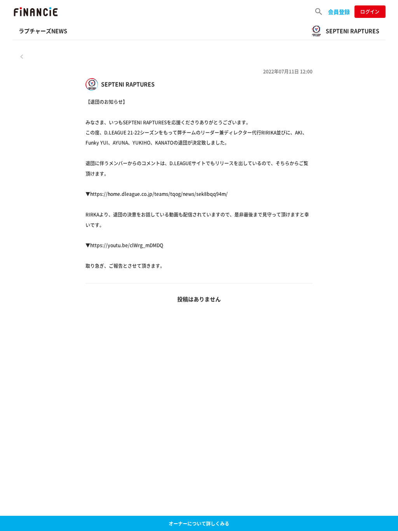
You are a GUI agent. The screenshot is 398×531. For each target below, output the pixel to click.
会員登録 (339, 12)
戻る (21, 56)
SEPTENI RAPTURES (128, 84)
